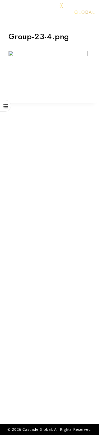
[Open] (6, 106)
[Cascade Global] (63, 7)
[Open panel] (7, 8)
